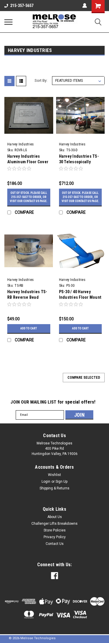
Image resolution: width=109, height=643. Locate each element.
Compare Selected (83, 378)
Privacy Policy (55, 537)
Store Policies (55, 530)
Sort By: (41, 80)
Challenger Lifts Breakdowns (54, 524)
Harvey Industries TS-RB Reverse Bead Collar (27, 297)
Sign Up (61, 481)
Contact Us (55, 544)
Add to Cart (28, 328)
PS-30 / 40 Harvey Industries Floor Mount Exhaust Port (80, 297)
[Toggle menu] (8, 22)
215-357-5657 (21, 5)
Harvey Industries (20, 144)
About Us (54, 517)
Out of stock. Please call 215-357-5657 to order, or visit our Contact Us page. (28, 197)
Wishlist (54, 475)
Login (46, 481)
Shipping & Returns (54, 488)
